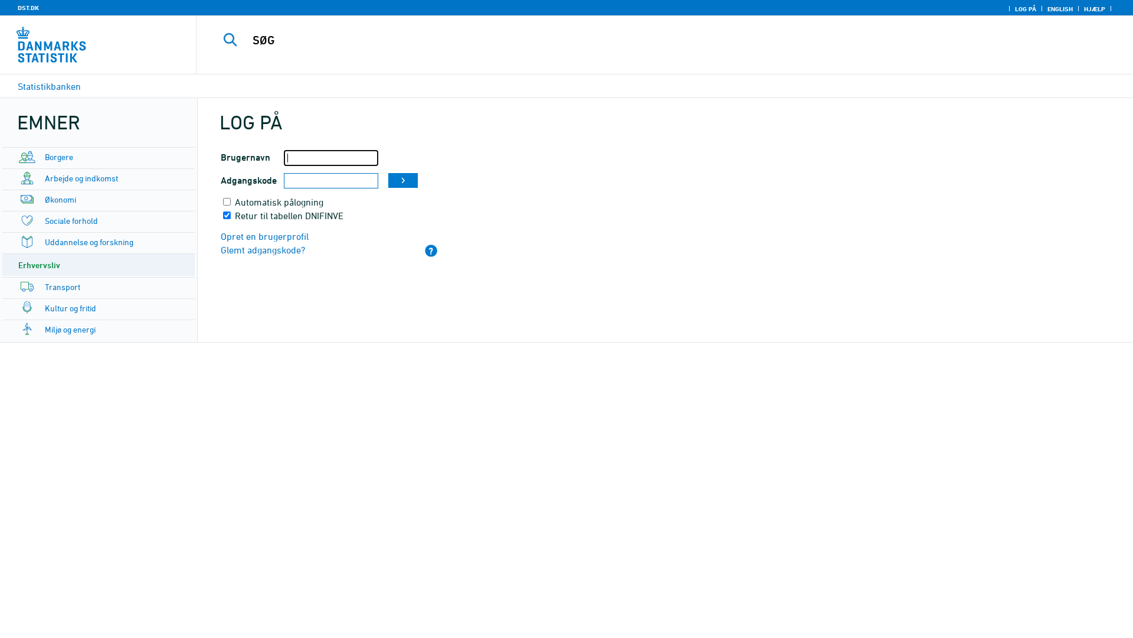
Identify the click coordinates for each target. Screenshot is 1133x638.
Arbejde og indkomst (81, 178)
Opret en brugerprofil (265, 236)
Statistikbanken (49, 86)
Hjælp (1094, 9)
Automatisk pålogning (279, 202)
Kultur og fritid (70, 308)
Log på (1025, 9)
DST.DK (28, 8)
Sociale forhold (71, 221)
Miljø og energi (70, 329)
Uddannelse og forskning (89, 242)
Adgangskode (249, 180)
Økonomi (60, 199)
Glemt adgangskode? (263, 250)
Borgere (59, 157)
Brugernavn (245, 157)
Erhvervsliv (39, 265)
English (1060, 9)
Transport (62, 287)
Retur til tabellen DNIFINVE (289, 215)
